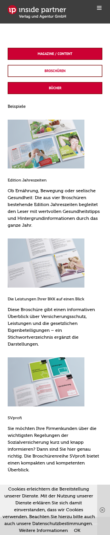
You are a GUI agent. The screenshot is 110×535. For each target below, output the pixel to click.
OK (77, 530)
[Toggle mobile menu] (99, 7)
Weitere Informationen (43, 530)
